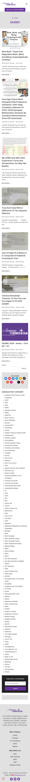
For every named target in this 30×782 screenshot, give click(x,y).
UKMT (7, 644)
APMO (7, 407)
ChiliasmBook (9, 435)
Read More (6, 74)
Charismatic (8, 428)
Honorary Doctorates (11, 483)
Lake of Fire (8, 516)
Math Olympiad (9, 536)
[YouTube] (15, 779)
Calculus (7, 423)
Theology (8, 636)
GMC (6, 465)
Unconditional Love (11, 649)
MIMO (7, 548)
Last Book (8, 518)
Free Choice (8, 458)
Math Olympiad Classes (12, 538)
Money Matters (9, 551)
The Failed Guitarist (11, 634)
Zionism (7, 672)
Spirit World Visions (11, 626)
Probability (8, 584)
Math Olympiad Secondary (13, 543)
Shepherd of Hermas (11, 614)
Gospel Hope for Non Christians (15, 468)
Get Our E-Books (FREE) (15, 10)
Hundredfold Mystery (11, 488)
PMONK (7, 576)
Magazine (8, 523)
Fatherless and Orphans (12, 448)
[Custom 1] (18, 779)
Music (6, 553)
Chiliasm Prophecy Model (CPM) (15, 433)
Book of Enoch (9, 418)
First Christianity (10, 450)
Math (6, 533)
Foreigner (8, 453)
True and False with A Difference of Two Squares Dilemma (14, 210)
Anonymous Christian (8, 63)
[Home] (12, 18)
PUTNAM (8, 589)
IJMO (6, 496)
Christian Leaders (10, 438)
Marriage (7, 531)
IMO (6, 501)
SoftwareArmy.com (19, 775)
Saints (6, 606)
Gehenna (7, 460)
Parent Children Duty (11, 571)
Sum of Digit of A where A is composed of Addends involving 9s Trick (14, 256)
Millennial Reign (10, 546)
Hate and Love (9, 470)
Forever (7, 455)
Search (4, 365)
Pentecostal (8, 574)
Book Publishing (10, 420)
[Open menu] (26, 3)
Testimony (8, 631)
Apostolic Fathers (10, 410)
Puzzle (7, 591)
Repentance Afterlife (11, 601)
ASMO (7, 413)
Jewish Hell (8, 503)
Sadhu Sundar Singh (11, 604)
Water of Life (9, 657)
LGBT (6, 521)
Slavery (7, 621)
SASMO (7, 609)
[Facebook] (11, 779)
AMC (6, 402)
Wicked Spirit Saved (11, 659)
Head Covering (9, 473)
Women (7, 664)
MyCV (7, 556)
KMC (6, 513)
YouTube (7, 667)
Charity (7, 430)
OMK (6, 568)
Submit (15, 688)
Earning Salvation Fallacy (13, 443)
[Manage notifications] (3, 778)
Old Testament (9, 566)
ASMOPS (8, 415)
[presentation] (15, 40)
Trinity (7, 642)
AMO (6, 405)
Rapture (7, 596)
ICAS (6, 493)
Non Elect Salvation (11, 558)
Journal (7, 506)
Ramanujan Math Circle (12, 594)
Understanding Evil (11, 652)
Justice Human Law (11, 508)
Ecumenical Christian (11, 445)
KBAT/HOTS (8, 511)
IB (5, 491)
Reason (7, 599)
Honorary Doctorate (11, 480)
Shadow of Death (10, 611)
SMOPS (7, 624)
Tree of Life (8, 639)
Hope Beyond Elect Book (13, 485)
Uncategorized (9, 646)
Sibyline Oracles (10, 616)
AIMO (6, 400)
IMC (6, 498)
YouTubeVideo (9, 669)
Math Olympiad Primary (12, 541)
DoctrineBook (9, 440)
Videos (7, 654)
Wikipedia (8, 662)
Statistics (7, 629)
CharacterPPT (9, 425)
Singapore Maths (10, 619)
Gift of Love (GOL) (11, 463)
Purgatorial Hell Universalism (14, 586)
